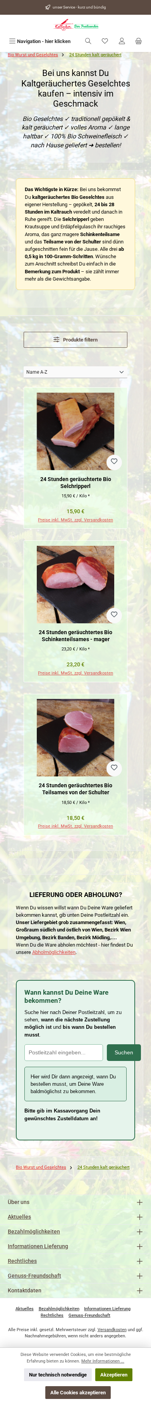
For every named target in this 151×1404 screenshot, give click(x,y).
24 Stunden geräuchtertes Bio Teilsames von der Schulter (75, 789)
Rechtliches (22, 1261)
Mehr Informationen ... (102, 1361)
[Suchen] (88, 41)
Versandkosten (112, 1329)
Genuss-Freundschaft (34, 1276)
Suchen (124, 1052)
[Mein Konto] (121, 41)
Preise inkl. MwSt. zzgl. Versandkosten (75, 520)
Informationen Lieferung (38, 1246)
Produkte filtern (80, 340)
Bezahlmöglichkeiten (34, 1231)
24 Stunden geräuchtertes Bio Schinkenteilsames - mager (75, 636)
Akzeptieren (113, 1375)
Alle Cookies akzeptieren (78, 1392)
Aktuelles (19, 1217)
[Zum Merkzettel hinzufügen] (114, 462)
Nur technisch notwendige (58, 1375)
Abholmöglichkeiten (54, 952)
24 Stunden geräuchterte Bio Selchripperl (75, 483)
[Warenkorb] (138, 41)
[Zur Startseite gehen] (75, 25)
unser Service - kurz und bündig (79, 7)
